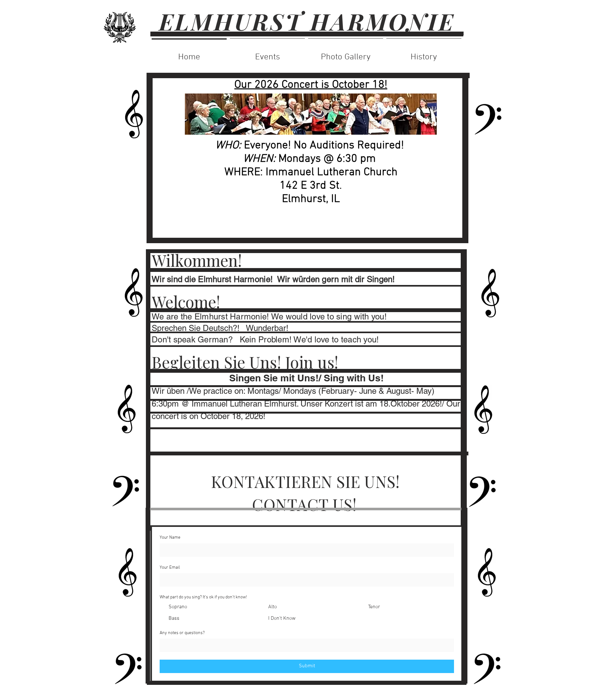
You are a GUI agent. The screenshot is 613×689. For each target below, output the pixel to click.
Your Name (170, 537)
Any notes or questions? (182, 633)
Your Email (170, 567)
